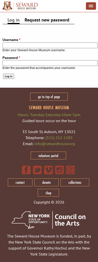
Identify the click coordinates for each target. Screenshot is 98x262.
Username (11, 40)
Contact (20, 182)
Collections (74, 182)
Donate (46, 182)
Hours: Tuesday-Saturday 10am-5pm (49, 114)
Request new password (47, 20)
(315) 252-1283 (59, 137)
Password (11, 58)
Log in (14, 20)
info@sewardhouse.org (55, 143)
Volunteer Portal (48, 155)
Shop (48, 193)
